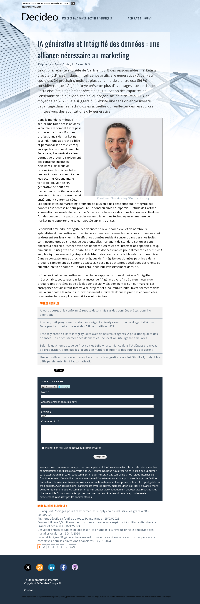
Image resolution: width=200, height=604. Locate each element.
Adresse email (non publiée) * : (59, 402)
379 (72, 547)
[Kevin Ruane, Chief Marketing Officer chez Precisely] (123, 118)
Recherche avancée (31, 7)
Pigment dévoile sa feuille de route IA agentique (70, 518)
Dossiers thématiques (100, 18)
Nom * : (45, 392)
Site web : (46, 411)
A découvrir (134, 18)
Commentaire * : (50, 421)
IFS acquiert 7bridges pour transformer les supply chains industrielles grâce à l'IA (93, 511)
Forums (147, 18)
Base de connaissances (74, 18)
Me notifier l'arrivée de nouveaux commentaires (73, 447)
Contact (28, 590)
